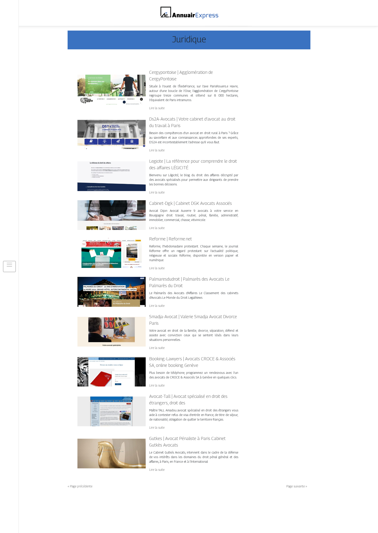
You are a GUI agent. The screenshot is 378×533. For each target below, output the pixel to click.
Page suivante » (296, 486)
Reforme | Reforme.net (170, 238)
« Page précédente (80, 486)
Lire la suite (156, 108)
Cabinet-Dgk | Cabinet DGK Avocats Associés (190, 203)
